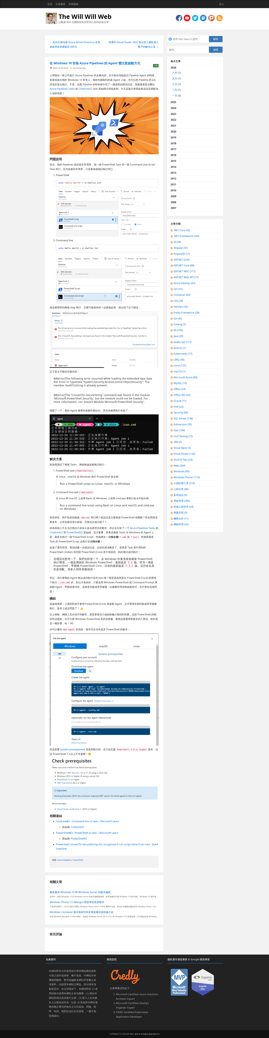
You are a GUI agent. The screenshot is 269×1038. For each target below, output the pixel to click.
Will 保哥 (134, 1034)
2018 (173, 143)
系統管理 (182, 500)
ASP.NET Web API (186, 277)
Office (180, 389)
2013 (173, 173)
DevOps (181, 306)
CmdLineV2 (85, 88)
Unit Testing (183, 436)
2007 (173, 208)
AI (177, 242)
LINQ (179, 359)
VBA (178, 442)
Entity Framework (186, 312)
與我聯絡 (73, 4)
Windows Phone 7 (187, 477)
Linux (180, 365)
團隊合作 (181, 518)
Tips (179, 430)
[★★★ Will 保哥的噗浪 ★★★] (212, 17)
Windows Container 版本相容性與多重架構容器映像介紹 (81, 912)
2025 (173, 102)
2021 (173, 125)
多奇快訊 (180, 495)
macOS (180, 371)
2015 (173, 161)
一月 (174, 95)
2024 (173, 108)
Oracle (180, 401)
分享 (156, 65)
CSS (178, 300)
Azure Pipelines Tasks (62, 88)
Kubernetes (183, 353)
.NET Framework (186, 236)
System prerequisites (72, 749)
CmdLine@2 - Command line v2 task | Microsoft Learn (87, 821)
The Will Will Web (85, 16)
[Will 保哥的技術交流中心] (179, 17)
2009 (173, 196)
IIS (178, 330)
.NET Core (182, 230)
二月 (174, 90)
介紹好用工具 (184, 483)
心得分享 (181, 489)
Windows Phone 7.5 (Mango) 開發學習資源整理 (77, 902)
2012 (173, 178)
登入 (221, 4)
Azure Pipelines (65, 860)
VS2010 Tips (183, 459)
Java (178, 336)
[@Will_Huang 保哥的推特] (195, 17)
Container (182, 295)
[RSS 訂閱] (219, 17)
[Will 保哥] (187, 17)
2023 (173, 114)
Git (178, 318)
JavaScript (182, 342)
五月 (174, 78)
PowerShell (78, 860)
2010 (173, 190)
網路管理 (181, 524)
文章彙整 (60, 4)
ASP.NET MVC (185, 271)
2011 (173, 184)
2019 (173, 137)
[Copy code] (155, 182)
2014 (173, 167)
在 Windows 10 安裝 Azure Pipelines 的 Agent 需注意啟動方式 (95, 63)
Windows (181, 471)
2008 (173, 202)
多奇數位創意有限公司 (150, 1034)
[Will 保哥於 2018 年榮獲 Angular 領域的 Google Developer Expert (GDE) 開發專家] (203, 982)
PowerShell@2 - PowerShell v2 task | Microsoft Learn (87, 833)
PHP (179, 406)
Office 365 (182, 395)
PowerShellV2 (75, 532)
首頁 (49, 4)
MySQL (180, 383)
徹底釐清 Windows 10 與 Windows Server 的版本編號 (80, 892)
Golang (180, 324)
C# (178, 289)
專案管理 (180, 512)
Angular (181, 248)
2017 (173, 149)
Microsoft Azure (186, 377)
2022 (173, 119)
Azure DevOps (79, 68)
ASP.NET (181, 259)
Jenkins (180, 348)
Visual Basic (182, 448)
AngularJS (182, 253)
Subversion (183, 424)
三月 (174, 84)
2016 (173, 155)
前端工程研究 (183, 506)
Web (179, 465)
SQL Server (183, 418)
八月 (174, 72)
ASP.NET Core (184, 265)
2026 (176, 81)
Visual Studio (184, 453)
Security (181, 412)
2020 (173, 131)
